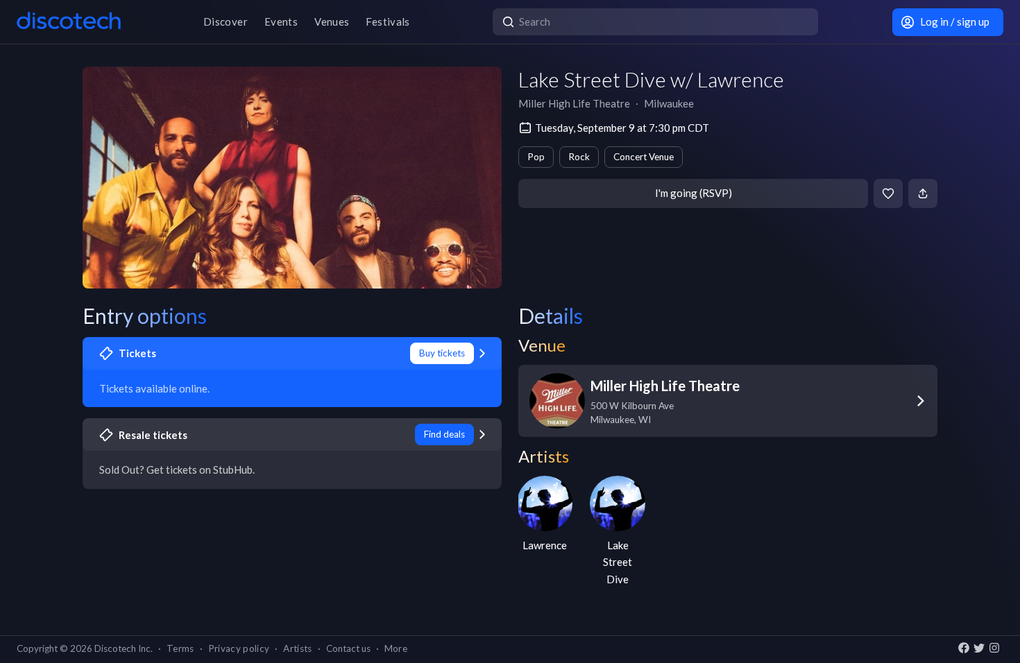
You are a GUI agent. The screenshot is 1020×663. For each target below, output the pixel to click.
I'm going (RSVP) (693, 193)
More (395, 648)
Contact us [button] (348, 648)
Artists (297, 648)
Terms (180, 648)
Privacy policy (239, 648)
